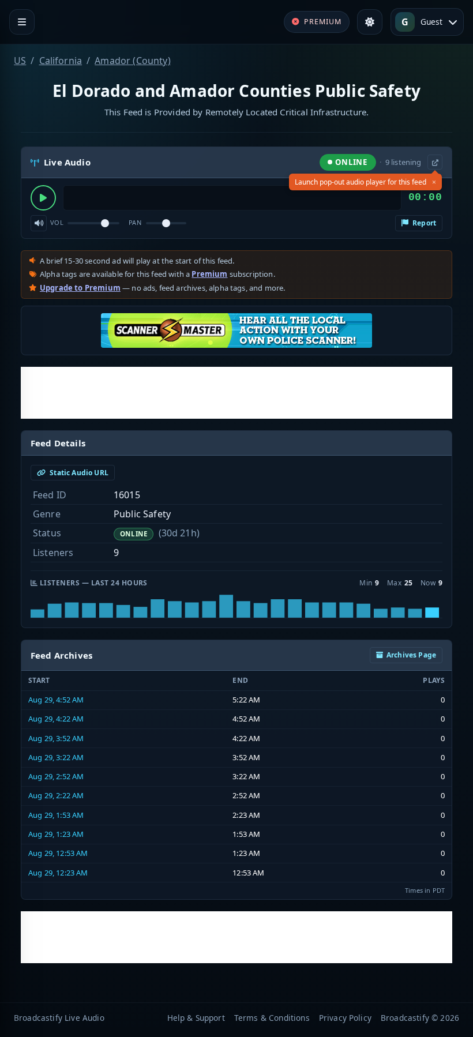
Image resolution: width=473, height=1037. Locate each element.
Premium (209, 274)
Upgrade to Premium (80, 288)
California (60, 60)
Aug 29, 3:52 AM (56, 738)
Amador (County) (132, 60)
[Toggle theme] (369, 22)
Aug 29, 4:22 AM (56, 718)
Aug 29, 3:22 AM (56, 757)
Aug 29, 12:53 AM (58, 853)
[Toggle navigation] (22, 22)
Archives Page (411, 655)
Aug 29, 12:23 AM (58, 872)
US (20, 60)
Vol (56, 222)
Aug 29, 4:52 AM (56, 699)
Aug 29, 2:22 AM (56, 795)
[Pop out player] (434, 162)
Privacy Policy (345, 1017)
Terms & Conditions (272, 1017)
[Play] (43, 198)
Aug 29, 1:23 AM (56, 834)
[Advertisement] (236, 393)
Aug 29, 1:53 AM (56, 815)
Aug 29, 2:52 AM (56, 776)
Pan (135, 222)
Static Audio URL (78, 473)
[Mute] (39, 223)
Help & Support (196, 1017)
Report (423, 223)
